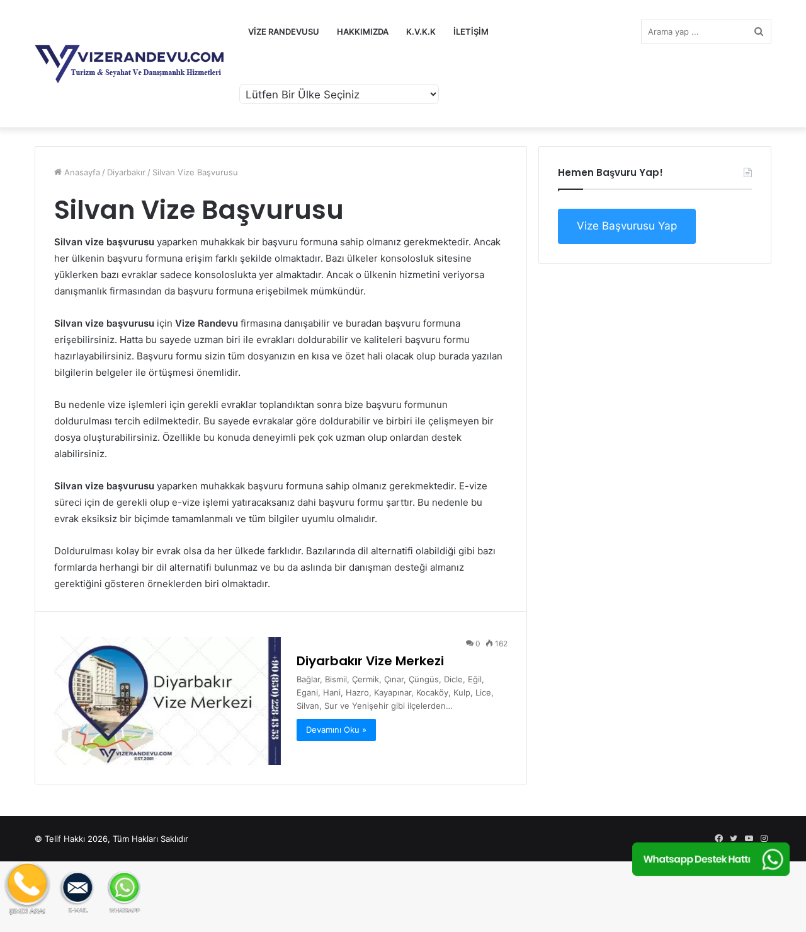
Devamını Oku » (336, 730)
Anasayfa (81, 172)
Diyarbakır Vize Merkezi (370, 661)
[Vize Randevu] (129, 64)
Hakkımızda (363, 31)
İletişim (471, 31)
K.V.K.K (421, 31)
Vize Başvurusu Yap (627, 225)
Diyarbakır (126, 172)
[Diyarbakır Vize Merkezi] (167, 701)
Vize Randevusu (283, 31)
